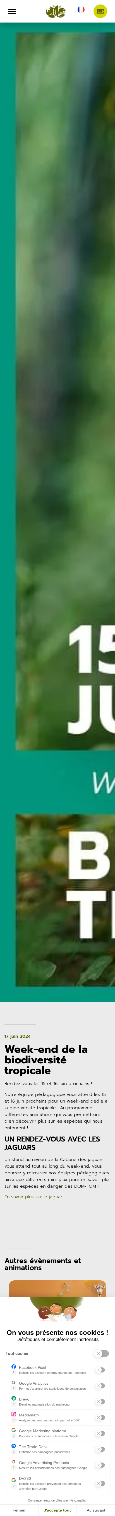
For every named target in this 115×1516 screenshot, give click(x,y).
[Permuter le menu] (12, 11)
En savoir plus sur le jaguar (33, 1197)
